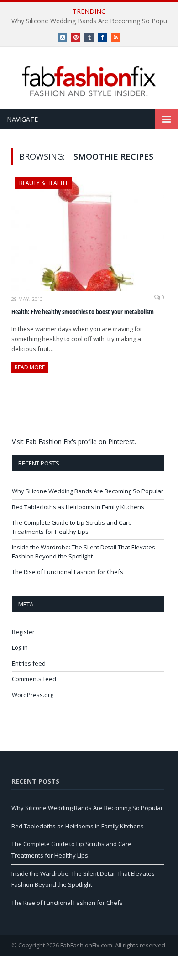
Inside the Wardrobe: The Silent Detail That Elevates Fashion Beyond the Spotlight (83, 551)
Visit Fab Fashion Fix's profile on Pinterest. (74, 441)
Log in (20, 647)
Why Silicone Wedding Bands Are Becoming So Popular (87, 491)
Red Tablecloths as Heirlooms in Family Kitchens (78, 507)
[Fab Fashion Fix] (89, 81)
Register (23, 632)
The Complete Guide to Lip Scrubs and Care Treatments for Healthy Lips (72, 527)
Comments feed (34, 679)
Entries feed (29, 663)
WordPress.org (32, 695)
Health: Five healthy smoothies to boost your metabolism (82, 311)
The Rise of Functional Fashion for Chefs (67, 572)
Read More (30, 367)
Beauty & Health (43, 183)
